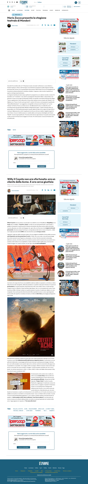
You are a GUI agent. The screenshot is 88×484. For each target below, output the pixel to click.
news (14, 130)
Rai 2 (45, 410)
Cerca (76, 2)
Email (14, 162)
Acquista (73, 49)
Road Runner (33, 409)
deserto (51, 410)
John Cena (29, 410)
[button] (79, 2)
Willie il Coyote (18, 409)
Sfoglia (73, 47)
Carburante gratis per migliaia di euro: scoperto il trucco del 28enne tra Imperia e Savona (73, 106)
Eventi (30, 7)
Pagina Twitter (10, 2)
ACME (25, 409)
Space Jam (41, 409)
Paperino (38, 410)
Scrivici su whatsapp (15, 2)
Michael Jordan (18, 410)
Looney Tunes (50, 409)
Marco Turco (15, 25)
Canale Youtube (17, 2)
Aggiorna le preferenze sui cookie (44, 475)
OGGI (12, 7)
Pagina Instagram (13, 2)
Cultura (39, 2)
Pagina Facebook (8, 2)
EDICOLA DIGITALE (69, 7)
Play (21, 81)
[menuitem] (13, 10)
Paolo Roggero (15, 190)
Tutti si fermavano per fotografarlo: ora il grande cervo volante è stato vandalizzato (73, 98)
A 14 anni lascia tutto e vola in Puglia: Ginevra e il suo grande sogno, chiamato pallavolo (73, 115)
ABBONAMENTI (77, 6)
